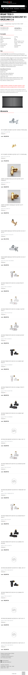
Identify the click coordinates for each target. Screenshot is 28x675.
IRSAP (21, 23)
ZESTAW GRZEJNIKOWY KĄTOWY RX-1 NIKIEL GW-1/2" (13, 568)
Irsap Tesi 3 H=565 (16, 23)
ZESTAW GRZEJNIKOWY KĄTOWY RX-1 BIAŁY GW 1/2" (13, 439)
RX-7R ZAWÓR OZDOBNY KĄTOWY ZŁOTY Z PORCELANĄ (13, 154)
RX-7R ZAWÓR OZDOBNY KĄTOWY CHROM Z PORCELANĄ (14, 130)
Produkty (7, 8)
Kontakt (11, 8)
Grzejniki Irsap (8, 23)
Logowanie (14, 11)
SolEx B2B (14, 673)
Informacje (22, 8)
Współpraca (16, 8)
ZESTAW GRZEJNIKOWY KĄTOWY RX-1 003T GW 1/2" (13, 618)
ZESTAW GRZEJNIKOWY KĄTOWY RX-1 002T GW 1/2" (13, 643)
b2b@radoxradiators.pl (6, 662)
